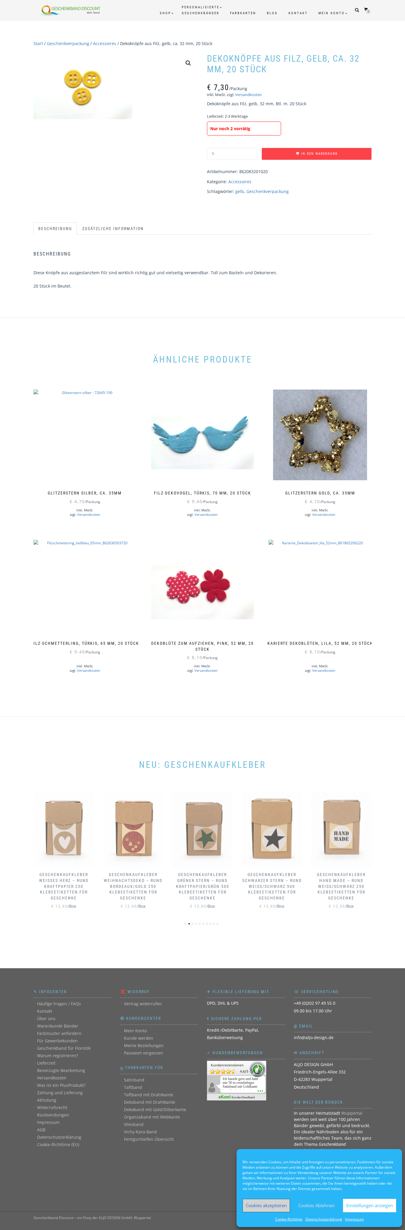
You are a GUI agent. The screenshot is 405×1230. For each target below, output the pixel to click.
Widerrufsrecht (52, 1107)
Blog (272, 13)
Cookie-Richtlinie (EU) (58, 1144)
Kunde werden (138, 1038)
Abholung (46, 1100)
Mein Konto (331, 13)
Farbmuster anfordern (59, 1033)
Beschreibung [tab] (55, 228)
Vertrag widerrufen (143, 1003)
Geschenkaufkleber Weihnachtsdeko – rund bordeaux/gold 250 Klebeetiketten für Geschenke (133, 886)
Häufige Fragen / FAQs (59, 1003)
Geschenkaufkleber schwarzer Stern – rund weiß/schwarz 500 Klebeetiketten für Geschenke (272, 886)
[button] (188, 63)
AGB (41, 1129)
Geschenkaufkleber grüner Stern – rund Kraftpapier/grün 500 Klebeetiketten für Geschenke (202, 886)
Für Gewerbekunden (57, 1041)
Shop (165, 13)
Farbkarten (243, 13)
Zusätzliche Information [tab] (113, 228)
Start (38, 43)
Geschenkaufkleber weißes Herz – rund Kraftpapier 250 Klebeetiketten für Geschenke (64, 886)
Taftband (133, 1087)
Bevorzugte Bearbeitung (61, 1070)
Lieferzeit (46, 1063)
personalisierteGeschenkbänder (200, 10)
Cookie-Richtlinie (288, 1219)
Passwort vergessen (143, 1053)
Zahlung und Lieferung (60, 1092)
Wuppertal (351, 1113)
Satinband (134, 1080)
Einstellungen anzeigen (369, 1205)
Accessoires (104, 43)
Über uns (46, 1018)
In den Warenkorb (319, 154)
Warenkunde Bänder (57, 1026)
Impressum (354, 1219)
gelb (239, 191)
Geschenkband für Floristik (63, 1048)
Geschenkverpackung (68, 43)
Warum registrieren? (57, 1055)
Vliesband (133, 1124)
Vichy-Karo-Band (140, 1132)
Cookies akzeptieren (266, 1205)
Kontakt (298, 13)
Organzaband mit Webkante (152, 1117)
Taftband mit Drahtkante (148, 1094)
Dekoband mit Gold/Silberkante (155, 1109)
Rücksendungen (53, 1115)
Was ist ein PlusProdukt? (61, 1085)
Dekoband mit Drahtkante (149, 1102)
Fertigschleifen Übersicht (149, 1139)
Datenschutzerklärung (323, 1219)
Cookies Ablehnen (316, 1205)
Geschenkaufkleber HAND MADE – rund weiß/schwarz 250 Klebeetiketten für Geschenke (341, 886)
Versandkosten (248, 94)
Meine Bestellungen (144, 1045)
